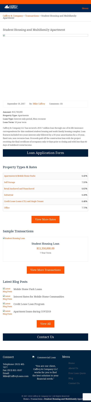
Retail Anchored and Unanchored (19, 189)
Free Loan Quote (77, 373)
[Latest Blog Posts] (8, 290)
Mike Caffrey (39, 104)
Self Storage (9, 182)
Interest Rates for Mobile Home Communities (39, 296)
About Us (73, 368)
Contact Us (45, 337)
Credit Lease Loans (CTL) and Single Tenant (23, 201)
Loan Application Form (45, 153)
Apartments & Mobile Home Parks (19, 176)
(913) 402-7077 (81, 1)
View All (45, 323)
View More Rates (45, 219)
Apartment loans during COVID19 (32, 311)
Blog (70, 378)
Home (71, 363)
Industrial (8, 195)
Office (7, 208)
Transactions (36, 399)
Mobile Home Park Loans (28, 289)
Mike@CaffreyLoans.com (16, 376)
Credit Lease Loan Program (29, 304)
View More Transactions (45, 269)
